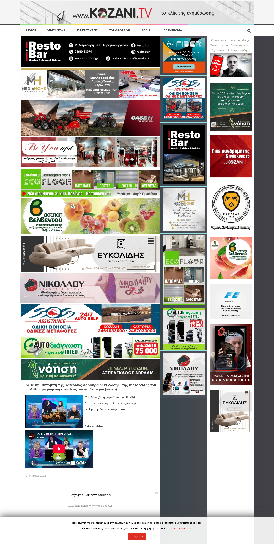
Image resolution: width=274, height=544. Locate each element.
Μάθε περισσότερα (181, 528)
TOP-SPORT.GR (119, 30)
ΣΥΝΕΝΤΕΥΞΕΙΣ (87, 30)
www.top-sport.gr (102, 505)
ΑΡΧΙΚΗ (30, 30)
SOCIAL (146, 30)
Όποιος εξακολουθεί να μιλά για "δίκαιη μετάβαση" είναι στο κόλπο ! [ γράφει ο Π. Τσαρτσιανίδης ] (231, 45)
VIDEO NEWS (56, 30)
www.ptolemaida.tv (79, 505)
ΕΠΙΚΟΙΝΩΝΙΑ (172, 30)
